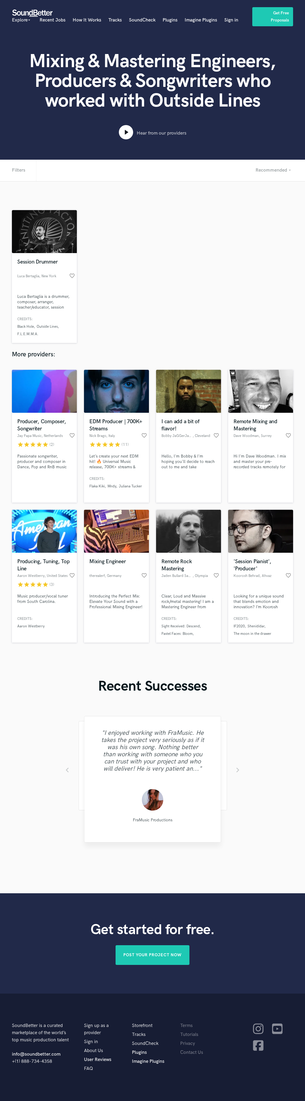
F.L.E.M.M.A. (27, 334)
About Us (93, 1051)
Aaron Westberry (31, 626)
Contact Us (191, 1052)
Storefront (142, 1025)
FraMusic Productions (152, 820)
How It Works (87, 20)
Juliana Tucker (130, 486)
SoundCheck (142, 20)
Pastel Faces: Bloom (177, 634)
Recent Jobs (53, 20)
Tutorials (189, 1034)
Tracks (115, 20)
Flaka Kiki (97, 486)
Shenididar (256, 626)
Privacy (187, 1043)
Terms (186, 1025)
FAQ (88, 1068)
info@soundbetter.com (36, 1054)
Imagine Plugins (201, 20)
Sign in (231, 20)
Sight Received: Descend (180, 626)
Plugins (170, 20)
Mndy (112, 486)
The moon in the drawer (252, 634)
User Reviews (97, 1059)
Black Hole (25, 326)
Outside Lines (47, 326)
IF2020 (239, 626)
